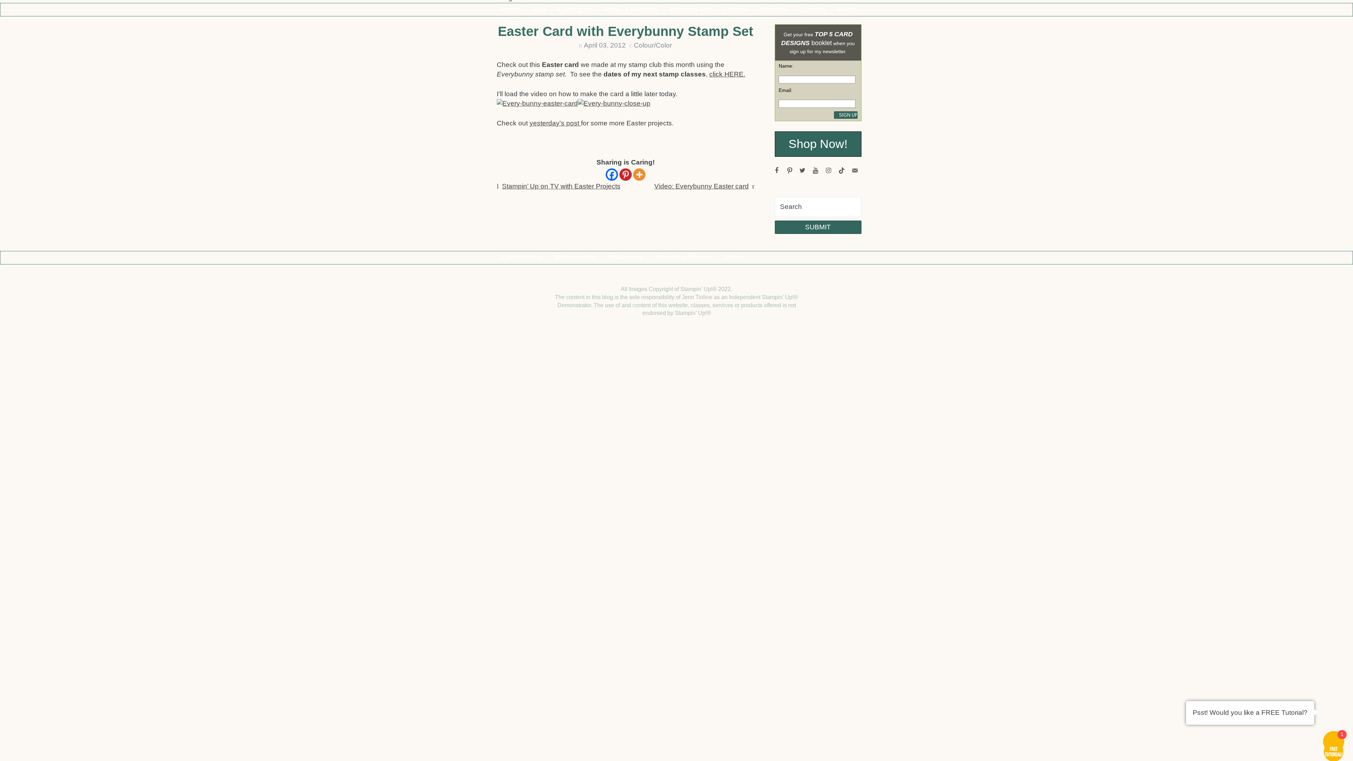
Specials (813, 9)
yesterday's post (555, 123)
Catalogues (575, 9)
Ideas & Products (632, 9)
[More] (639, 174)
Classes (735, 9)
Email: (785, 90)
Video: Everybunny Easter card (701, 186)
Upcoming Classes (684, 257)
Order (846, 9)
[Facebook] (612, 174)
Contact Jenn (522, 257)
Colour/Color (653, 45)
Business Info (690, 9)
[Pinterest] (625, 174)
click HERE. (727, 74)
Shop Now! (818, 143)
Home (511, 9)
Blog (539, 9)
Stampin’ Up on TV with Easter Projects (561, 186)
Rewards (773, 9)
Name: (786, 66)
